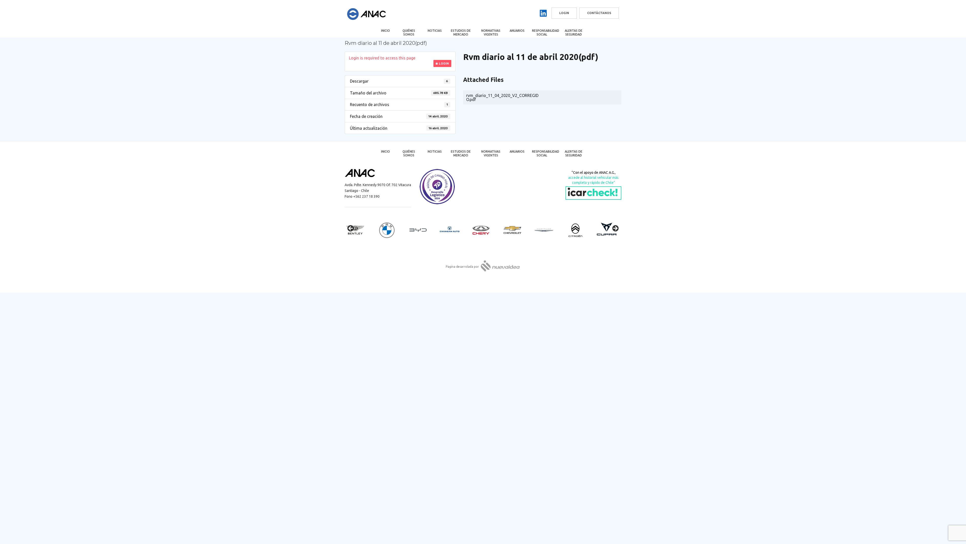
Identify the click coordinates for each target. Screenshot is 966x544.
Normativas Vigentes (490, 32)
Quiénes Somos (409, 32)
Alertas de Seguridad (573, 32)
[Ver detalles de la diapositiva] (360, 230)
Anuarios (517, 30)
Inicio (385, 30)
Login (443, 63)
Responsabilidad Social (545, 32)
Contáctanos (599, 13)
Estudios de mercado (461, 32)
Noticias (435, 30)
